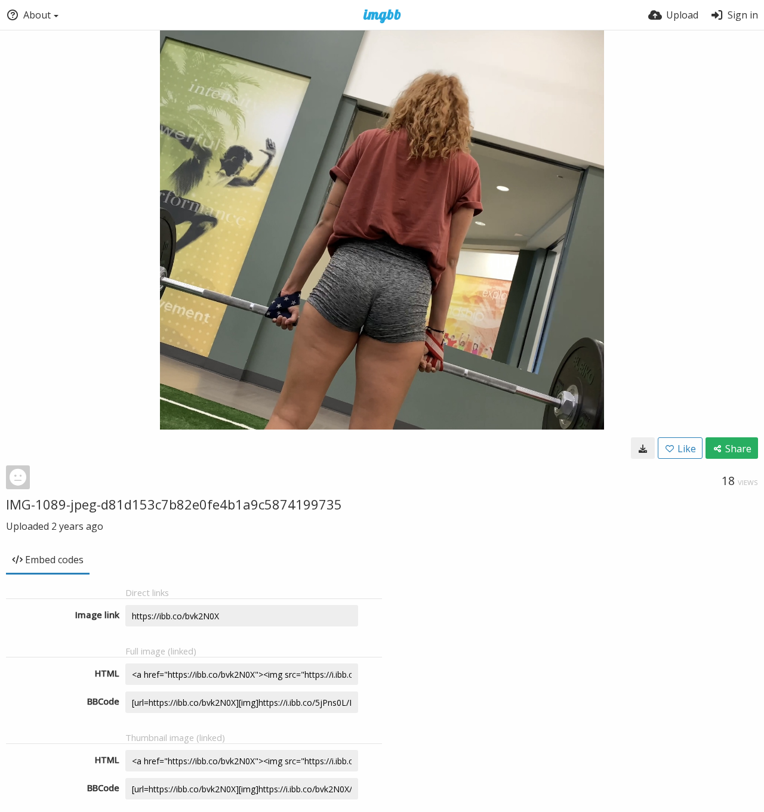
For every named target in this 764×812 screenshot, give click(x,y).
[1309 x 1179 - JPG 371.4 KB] (643, 448)
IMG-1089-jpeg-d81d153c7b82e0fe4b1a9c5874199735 (174, 504)
